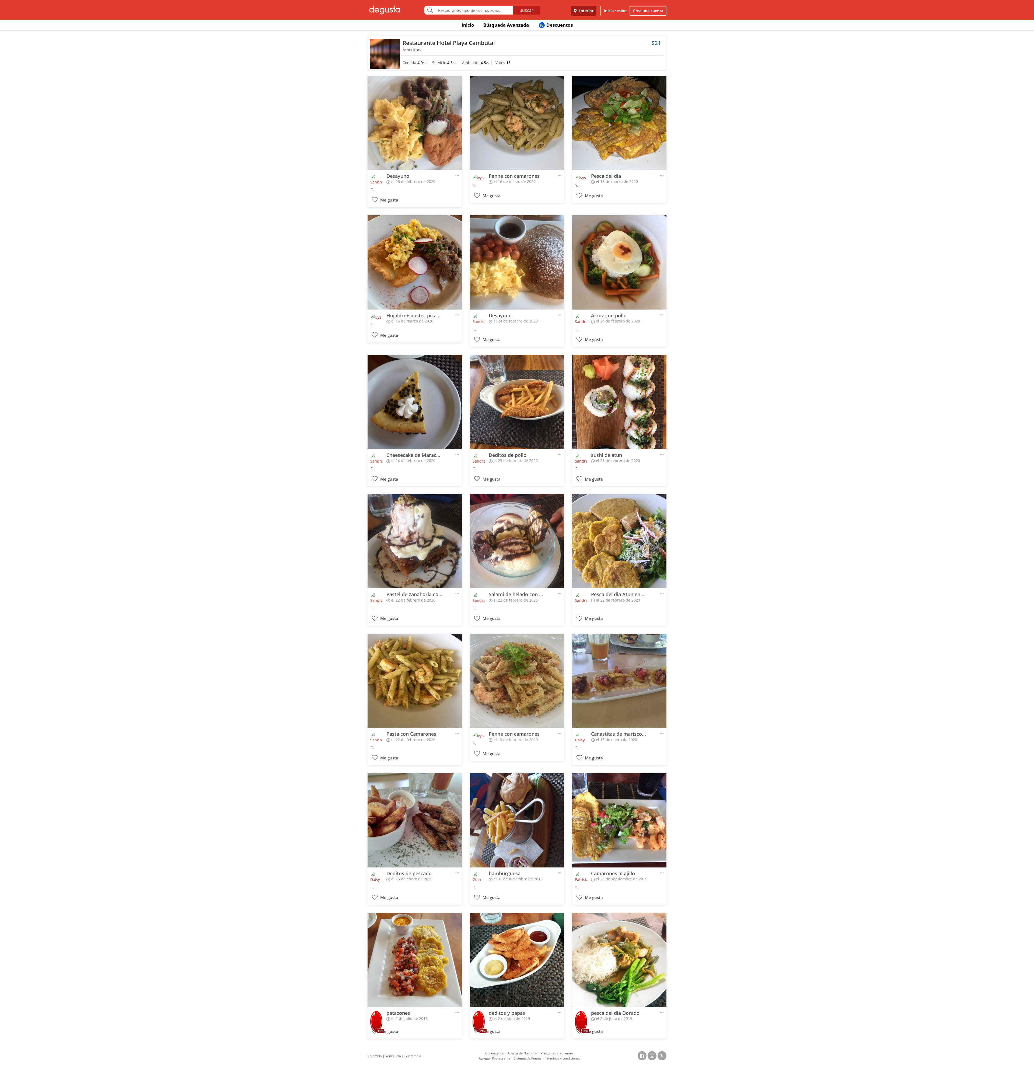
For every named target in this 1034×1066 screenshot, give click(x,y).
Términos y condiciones (562, 1058)
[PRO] (376, 1018)
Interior (585, 10)
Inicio (468, 25)
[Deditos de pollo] (517, 402)
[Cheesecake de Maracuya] (415, 402)
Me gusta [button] (388, 200)
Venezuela (393, 1056)
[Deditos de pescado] (415, 820)
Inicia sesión (615, 10)
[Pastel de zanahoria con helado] (415, 541)
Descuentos (556, 25)
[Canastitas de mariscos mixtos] (619, 681)
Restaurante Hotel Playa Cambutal (449, 43)
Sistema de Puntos (528, 1058)
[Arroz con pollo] (619, 262)
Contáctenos (494, 1053)
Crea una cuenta (648, 10)
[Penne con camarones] (517, 123)
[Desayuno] (415, 123)
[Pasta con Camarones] (415, 681)
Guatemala (412, 1056)
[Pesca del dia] (619, 123)
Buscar (526, 10)
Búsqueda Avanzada (506, 25)
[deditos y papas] (517, 960)
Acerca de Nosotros (522, 1053)
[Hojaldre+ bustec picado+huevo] (415, 262)
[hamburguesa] (517, 820)
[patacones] (415, 960)
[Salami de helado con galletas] (517, 541)
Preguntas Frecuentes (557, 1053)
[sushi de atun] (619, 402)
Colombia (375, 1056)
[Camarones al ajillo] (619, 820)
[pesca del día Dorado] (619, 960)
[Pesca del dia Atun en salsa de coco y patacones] (619, 541)
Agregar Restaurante (494, 1058)
